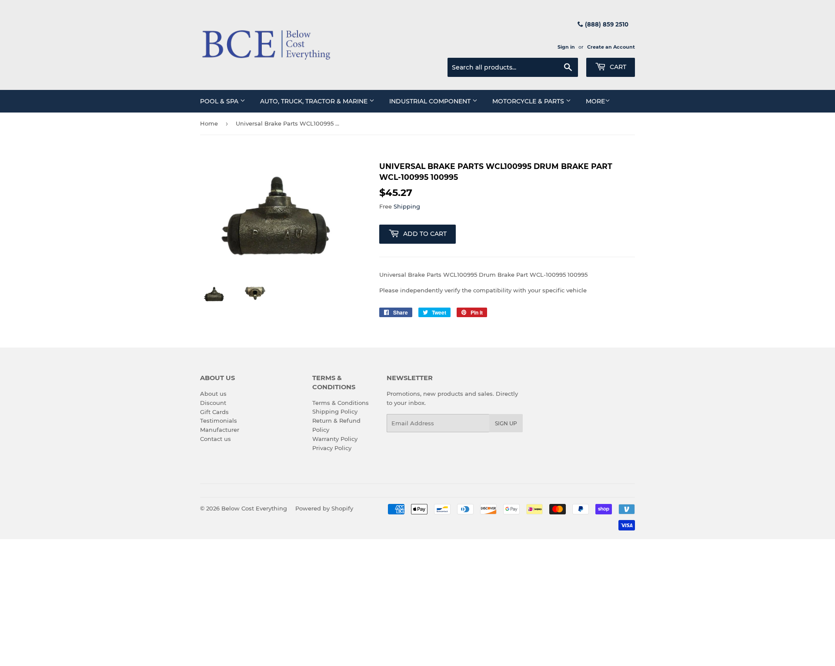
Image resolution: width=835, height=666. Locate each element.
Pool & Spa (220, 101)
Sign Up (506, 423)
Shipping (407, 206)
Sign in (566, 47)
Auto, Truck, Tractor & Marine (314, 101)
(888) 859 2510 (605, 24)
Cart (617, 67)
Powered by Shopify (324, 508)
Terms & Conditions (340, 402)
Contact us (215, 438)
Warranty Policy (334, 438)
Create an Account (611, 47)
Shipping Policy (334, 411)
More (595, 101)
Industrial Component (430, 101)
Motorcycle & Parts (529, 101)
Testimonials (218, 420)
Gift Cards (214, 411)
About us (213, 393)
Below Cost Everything (254, 508)
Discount (213, 402)
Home (209, 123)
